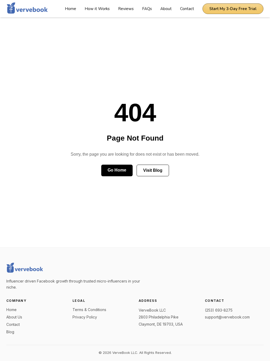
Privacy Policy (85, 317)
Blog (10, 332)
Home (70, 8)
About (166, 8)
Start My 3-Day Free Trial (233, 8)
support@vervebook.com (227, 317)
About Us (14, 317)
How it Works (97, 8)
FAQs (147, 8)
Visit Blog (152, 170)
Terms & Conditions (89, 309)
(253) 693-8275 (219, 310)
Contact (187, 8)
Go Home (117, 170)
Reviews (126, 8)
